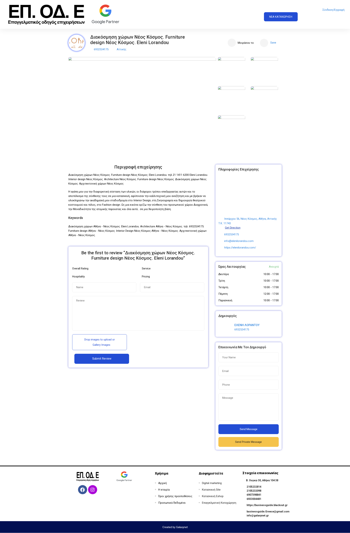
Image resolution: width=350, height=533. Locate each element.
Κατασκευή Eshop (212, 496)
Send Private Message (248, 442)
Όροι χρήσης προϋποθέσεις (175, 496)
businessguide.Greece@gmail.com (268, 511)
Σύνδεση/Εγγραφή (333, 9)
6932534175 (101, 49)
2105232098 (254, 490)
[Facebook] (82, 489)
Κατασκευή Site (211, 489)
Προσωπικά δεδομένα (171, 502)
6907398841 (254, 494)
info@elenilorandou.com (239, 241)
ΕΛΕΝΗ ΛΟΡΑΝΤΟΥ (247, 325)
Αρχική (162, 483)
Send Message (248, 429)
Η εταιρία (164, 489)
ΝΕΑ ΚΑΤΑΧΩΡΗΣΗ (280, 16)
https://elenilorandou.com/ (240, 247)
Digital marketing (212, 483)
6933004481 (254, 498)
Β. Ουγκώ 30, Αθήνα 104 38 (262, 480)
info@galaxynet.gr (258, 515)
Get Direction (232, 227)
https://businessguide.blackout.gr (267, 505)
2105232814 (254, 486)
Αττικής (121, 49)
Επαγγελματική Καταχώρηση (219, 502)
